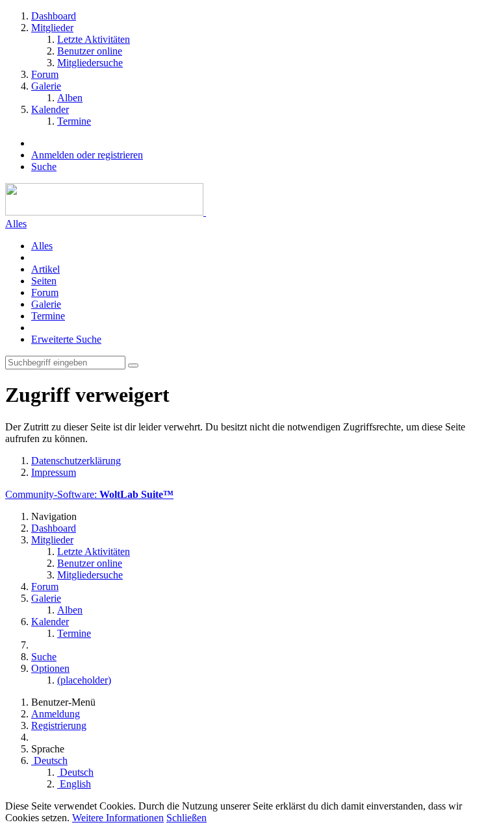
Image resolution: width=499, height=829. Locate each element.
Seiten (44, 280)
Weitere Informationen (118, 817)
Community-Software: (89, 494)
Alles (16, 223)
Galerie (46, 304)
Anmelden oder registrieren (87, 154)
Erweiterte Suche (66, 339)
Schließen (186, 817)
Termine (48, 315)
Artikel (45, 269)
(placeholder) (84, 680)
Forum (44, 292)
